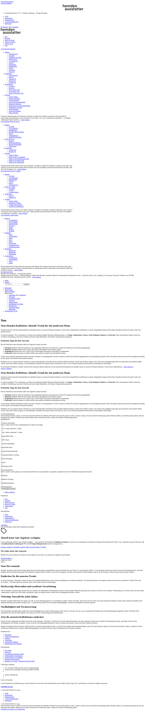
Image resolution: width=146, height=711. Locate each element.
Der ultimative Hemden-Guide (14, 654)
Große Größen (13, 97)
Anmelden (15, 27)
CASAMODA (13, 61)
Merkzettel (12, 309)
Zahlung (7, 638)
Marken (7, 52)
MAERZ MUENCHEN (16, 132)
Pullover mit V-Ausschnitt (17, 157)
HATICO (12, 72)
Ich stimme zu (11, 709)
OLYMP (11, 56)
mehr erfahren (25, 120)
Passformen (8, 74)
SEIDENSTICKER (15, 57)
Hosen (11, 263)
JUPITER (12, 70)
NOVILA (12, 226)
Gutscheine (8, 640)
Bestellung (8, 635)
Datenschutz (9, 18)
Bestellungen (13, 306)
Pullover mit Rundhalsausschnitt (19, 159)
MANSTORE (13, 224)
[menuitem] (75, 16)
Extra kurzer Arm (14, 90)
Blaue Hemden (13, 113)
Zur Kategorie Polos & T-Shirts (10, 171)
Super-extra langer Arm (16, 93)
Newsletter (8, 650)
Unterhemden (13, 236)
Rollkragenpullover (15, 143)
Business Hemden (14, 98)
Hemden (7, 501)
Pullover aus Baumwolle (16, 160)
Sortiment (8, 233)
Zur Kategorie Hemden (8, 49)
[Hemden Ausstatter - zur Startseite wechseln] (73, 10)
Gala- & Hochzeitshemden (17, 102)
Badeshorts (12, 250)
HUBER (11, 231)
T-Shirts (11, 190)
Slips (10, 240)
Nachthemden (13, 259)
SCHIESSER (13, 220)
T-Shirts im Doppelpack (16, 206)
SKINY (11, 229)
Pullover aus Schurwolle (16, 162)
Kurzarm (11, 88)
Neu (6, 499)
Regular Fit (12, 81)
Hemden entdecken (7, 547)
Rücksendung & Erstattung (13, 644)
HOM (11, 227)
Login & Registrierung (12, 636)
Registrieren (5, 27)
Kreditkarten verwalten (16, 304)
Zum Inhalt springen (7, 1)
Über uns (8, 652)
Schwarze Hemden (15, 111)
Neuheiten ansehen (19, 547)
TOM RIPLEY (13, 135)
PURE (11, 68)
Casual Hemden (14, 100)
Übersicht (12, 297)
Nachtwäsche (9, 256)
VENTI (11, 63)
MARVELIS (13, 59)
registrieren (22, 295)
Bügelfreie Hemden (15, 104)
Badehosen (12, 252)
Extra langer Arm (14, 91)
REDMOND (13, 66)
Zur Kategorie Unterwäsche (9, 215)
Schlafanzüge (13, 258)
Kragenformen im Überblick (14, 657)
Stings (11, 238)
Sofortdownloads (14, 307)
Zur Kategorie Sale (7, 272)
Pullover (11, 141)
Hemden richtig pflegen (12, 659)
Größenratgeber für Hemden (14, 656)
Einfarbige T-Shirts (15, 203)
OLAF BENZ (13, 222)
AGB (6, 16)
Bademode (8, 249)
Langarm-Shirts (13, 192)
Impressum (8, 23)
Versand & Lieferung (11, 642)
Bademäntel (12, 254)
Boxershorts (12, 243)
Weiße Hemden (13, 109)
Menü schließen (10, 291)
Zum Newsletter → (7, 558)
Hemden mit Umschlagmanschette (19, 106)
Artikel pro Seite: (6, 560)
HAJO (11, 134)
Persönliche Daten (14, 298)
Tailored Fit (12, 79)
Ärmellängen (9, 84)
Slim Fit (11, 77)
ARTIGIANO (13, 54)
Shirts (10, 234)
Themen (7, 95)
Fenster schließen (6, 3)
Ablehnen (4, 709)
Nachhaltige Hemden (15, 107)
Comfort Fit (12, 82)
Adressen (12, 300)
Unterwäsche (9, 506)
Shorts (11, 242)
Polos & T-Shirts (10, 187)
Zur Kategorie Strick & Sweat (10, 121)
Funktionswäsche (14, 247)
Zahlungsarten (13, 302)
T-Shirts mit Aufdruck (15, 205)
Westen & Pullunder (15, 144)
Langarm (11, 86)
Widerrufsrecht (9, 20)
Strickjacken (12, 146)
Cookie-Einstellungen (11, 22)
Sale (6, 508)
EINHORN (12, 65)
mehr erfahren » (129, 367)
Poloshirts (12, 189)
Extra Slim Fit (13, 75)
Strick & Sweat (9, 139)
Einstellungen (20, 709)
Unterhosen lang (14, 245)
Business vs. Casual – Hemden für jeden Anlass (20, 661)
